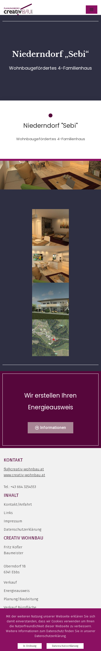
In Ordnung (29, 646)
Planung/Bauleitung (21, 599)
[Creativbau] (18, 9)
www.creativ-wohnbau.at (24, 475)
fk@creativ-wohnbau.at (24, 469)
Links (8, 513)
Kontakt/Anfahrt (18, 504)
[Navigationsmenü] (91, 9)
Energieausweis (17, 590)
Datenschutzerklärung (22, 529)
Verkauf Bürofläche (20, 607)
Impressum (13, 521)
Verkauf (10, 582)
